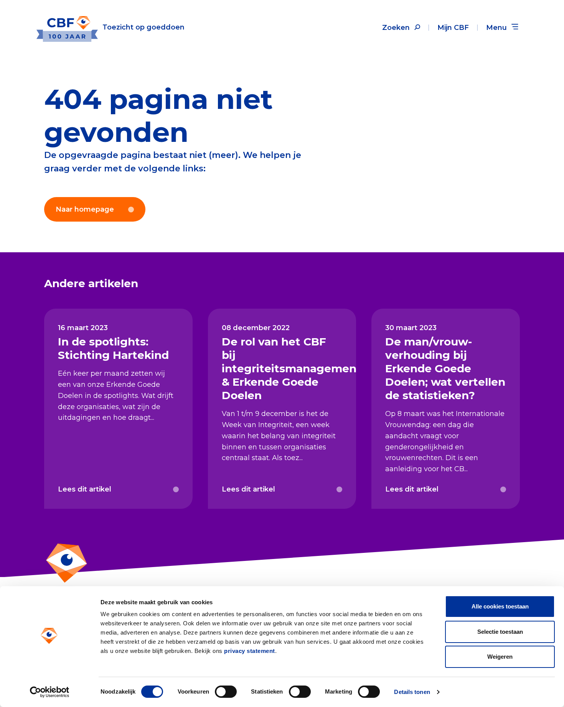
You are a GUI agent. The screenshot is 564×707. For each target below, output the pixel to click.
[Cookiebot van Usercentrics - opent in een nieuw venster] (49, 692)
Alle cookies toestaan (500, 606)
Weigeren (500, 656)
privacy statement (249, 651)
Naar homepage (85, 209)
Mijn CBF (453, 27)
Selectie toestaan (500, 631)
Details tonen (412, 692)
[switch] (226, 692)
